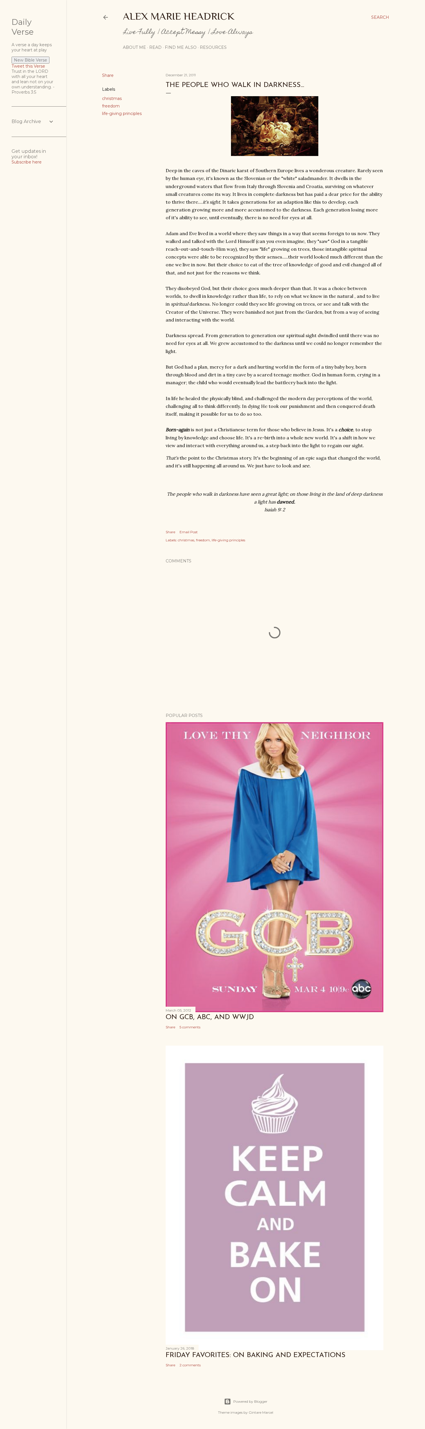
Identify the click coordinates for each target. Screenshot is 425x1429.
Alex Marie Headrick (178, 16)
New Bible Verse (30, 60)
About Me (134, 47)
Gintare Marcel (261, 1412)
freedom (111, 106)
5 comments (190, 1027)
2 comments (190, 1365)
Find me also (181, 47)
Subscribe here (27, 162)
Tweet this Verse (28, 66)
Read (155, 47)
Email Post (189, 532)
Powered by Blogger (250, 1401)
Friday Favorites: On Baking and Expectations (255, 1355)
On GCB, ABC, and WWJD (210, 1017)
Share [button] (108, 75)
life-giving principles (122, 113)
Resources (213, 47)
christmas (112, 98)
